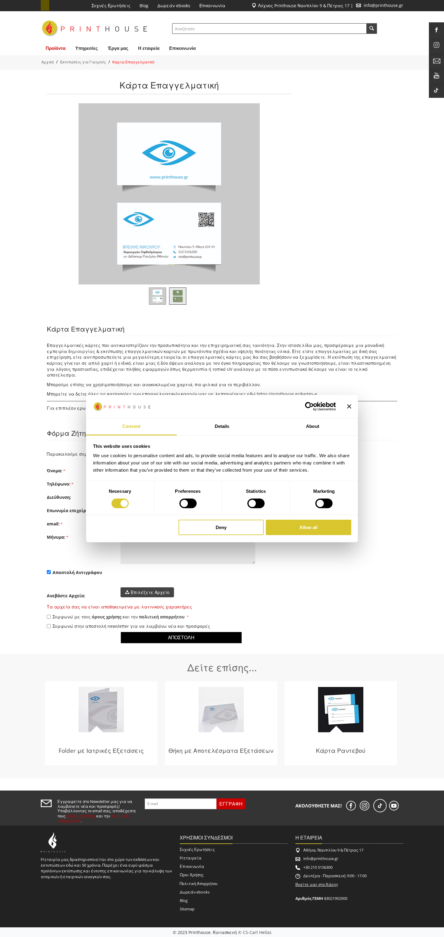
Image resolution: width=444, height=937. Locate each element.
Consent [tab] (131, 426)
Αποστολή (181, 637)
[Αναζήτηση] (371, 28)
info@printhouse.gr (383, 5)
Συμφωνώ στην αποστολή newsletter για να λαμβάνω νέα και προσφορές (131, 626)
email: (53, 524)
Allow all (308, 527)
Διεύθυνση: (59, 497)
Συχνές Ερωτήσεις (111, 5)
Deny (221, 527)
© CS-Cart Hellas (255, 932)
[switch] (188, 503)
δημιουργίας (81, 351)
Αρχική (47, 62)
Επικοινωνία (212, 5)
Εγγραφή (231, 804)
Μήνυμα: (56, 537)
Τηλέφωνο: (58, 484)
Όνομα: (54, 470)
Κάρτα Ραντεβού (340, 750)
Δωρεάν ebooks (173, 5)
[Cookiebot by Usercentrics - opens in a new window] (309, 406)
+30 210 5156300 (318, 867)
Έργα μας (118, 48)
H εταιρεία (148, 48)
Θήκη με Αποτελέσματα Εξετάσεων (221, 750)
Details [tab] (222, 426)
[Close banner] (349, 406)
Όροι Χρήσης (192, 875)
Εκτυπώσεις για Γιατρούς (83, 62)
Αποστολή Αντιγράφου (77, 572)
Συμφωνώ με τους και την (119, 617)
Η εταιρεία (190, 858)
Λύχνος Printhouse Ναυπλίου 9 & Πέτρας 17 (303, 5)
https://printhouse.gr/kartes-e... (289, 394)
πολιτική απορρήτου (162, 617)
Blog (144, 5)
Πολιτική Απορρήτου (198, 883)
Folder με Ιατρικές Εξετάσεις (101, 750)
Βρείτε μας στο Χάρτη (316, 884)
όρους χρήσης (106, 617)
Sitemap (187, 909)
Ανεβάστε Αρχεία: (66, 595)
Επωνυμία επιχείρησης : (73, 510)
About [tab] (312, 426)
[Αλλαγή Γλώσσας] (45, 5)
